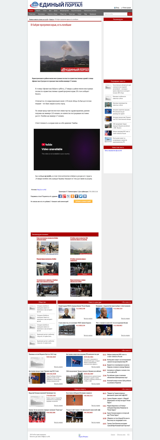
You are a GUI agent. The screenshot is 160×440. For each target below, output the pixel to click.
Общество (63, 14)
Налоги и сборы (52, 14)
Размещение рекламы (90, 11)
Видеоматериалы (76, 11)
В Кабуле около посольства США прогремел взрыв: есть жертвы (79, 238)
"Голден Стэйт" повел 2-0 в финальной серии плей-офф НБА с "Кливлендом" (83, 410)
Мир (85, 14)
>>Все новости (126, 302)
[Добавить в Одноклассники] (72, 196)
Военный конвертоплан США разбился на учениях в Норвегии (119, 382)
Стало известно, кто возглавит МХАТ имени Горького (75, 323)
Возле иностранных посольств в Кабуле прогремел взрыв (47, 238)
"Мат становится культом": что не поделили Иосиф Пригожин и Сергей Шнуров (112, 323)
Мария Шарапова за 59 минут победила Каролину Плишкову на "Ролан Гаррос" (117, 408)
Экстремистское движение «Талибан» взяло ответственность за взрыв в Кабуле (47, 280)
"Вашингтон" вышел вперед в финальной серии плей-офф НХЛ (117, 394)
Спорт (80, 14)
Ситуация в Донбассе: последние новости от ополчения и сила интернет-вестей (45, 309)
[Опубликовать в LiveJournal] (68, 196)
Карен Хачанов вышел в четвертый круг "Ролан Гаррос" (118, 414)
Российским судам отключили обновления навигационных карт (117, 376)
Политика (32, 14)
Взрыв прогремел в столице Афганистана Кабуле (77, 280)
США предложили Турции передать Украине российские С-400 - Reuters (121, 126)
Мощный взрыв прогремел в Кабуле (46, 259)
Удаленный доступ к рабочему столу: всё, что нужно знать (45, 335)
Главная (31, 11)
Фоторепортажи (64, 11)
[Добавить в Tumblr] (76, 196)
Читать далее (88, 318)
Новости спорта (80, 389)
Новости (38, 11)
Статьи (44, 11)
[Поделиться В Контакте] (85, 196)
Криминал (93, 14)
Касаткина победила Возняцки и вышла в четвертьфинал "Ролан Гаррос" (79, 393)
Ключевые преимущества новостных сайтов (120, 104)
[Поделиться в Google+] (64, 196)
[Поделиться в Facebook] (60, 196)
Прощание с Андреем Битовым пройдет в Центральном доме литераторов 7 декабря (113, 306)
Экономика (41, 14)
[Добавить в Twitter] (81, 196)
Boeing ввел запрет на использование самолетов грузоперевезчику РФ (120, 140)
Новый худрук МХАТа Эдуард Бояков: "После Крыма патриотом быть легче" (74, 306)
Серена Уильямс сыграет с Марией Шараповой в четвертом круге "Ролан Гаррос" (118, 400)
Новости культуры (95, 302)
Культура (72, 14)
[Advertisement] (65, 33)
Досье (55, 11)
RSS (128, 435)
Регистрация (127, 8)
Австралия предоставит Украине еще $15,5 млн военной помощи (122, 118)
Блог (50, 11)
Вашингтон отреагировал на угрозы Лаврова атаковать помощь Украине (118, 366)
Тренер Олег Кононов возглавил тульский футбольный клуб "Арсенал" (118, 424)
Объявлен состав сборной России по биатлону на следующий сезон (118, 419)
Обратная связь (121, 435)
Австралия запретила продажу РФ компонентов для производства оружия (121, 112)
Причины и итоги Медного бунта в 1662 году (42, 354)
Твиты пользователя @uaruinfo (113, 151)
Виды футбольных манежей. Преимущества (42, 393)
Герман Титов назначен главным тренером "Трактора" (45, 410)
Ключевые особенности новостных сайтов (119, 97)
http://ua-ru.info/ (41, 190)
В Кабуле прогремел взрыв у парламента (78, 259)
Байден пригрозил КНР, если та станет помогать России (121, 132)
